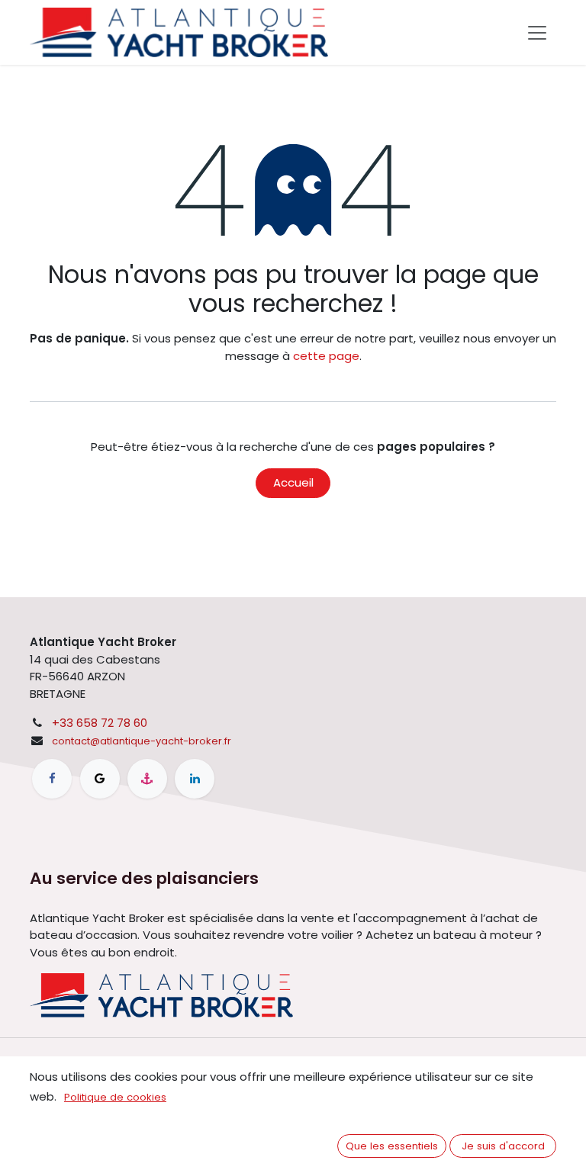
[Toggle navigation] (537, 33)
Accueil (293, 482)
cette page (326, 356)
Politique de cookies (115, 1097)
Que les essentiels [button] (392, 1146)
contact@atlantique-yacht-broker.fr (141, 741)
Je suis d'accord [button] (503, 1146)
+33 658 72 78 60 (99, 723)
